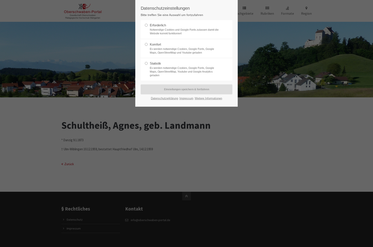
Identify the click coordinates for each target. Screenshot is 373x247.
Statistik (182, 69)
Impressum (186, 98)
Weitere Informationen (208, 98)
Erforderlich (184, 29)
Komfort (182, 48)
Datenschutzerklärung (164, 98)
